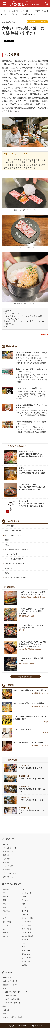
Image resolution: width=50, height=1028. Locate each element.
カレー (5, 929)
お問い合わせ (8, 877)
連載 (7, 540)
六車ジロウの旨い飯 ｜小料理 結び (32, 778)
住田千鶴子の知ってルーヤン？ (17, 549)
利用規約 (6, 870)
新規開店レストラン (13, 535)
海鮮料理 (6, 911)
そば (23, 904)
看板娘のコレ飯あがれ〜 (14, 563)
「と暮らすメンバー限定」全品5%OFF (31, 660)
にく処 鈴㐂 (42, 334)
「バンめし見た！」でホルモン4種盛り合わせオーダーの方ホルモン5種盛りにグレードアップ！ (32, 645)
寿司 (4, 893)
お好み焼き (7, 922)
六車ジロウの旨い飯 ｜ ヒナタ (30, 768)
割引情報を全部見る (25, 677)
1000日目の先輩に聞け (14, 559)
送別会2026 (26, 954)
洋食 (4, 900)
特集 (7, 573)
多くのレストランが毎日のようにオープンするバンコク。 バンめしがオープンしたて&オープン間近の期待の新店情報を (31, 358)
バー (23, 943)
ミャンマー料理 (27, 918)
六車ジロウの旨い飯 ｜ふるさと (31, 800)
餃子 (4, 907)
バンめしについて (9, 848)
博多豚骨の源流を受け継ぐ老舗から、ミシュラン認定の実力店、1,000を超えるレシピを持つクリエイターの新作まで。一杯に (31, 393)
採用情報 (6, 862)
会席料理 (6, 889)
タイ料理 (25, 940)
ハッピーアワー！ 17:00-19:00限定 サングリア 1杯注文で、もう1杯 (32, 594)
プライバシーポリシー (11, 873)
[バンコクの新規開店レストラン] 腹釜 (28, 743)
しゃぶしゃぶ (26, 893)
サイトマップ (8, 866)
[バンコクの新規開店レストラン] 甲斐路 (28, 703)
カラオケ (25, 947)
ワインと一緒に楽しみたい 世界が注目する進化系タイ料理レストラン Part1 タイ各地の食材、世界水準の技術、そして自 (31, 375)
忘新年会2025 (26, 958)
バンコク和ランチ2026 (22, 729)
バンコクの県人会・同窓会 (15, 577)
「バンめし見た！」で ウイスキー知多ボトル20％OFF (32, 627)
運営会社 (6, 855)
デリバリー (26, 951)
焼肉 (23, 889)
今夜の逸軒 (9, 526)
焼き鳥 (5, 933)
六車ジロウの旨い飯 (41, 11)
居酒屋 (5, 896)
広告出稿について (9, 851)
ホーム (5, 844)
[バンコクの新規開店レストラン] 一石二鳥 (29, 690)
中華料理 (25, 911)
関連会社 (6, 859)
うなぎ (5, 925)
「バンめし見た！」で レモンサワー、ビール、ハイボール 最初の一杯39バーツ (32, 612)
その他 (24, 965)
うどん (24, 907)
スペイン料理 (26, 933)
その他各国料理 (27, 936)
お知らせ (8, 568)
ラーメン (25, 900)
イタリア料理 (26, 925)
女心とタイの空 (11, 554)
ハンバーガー (26, 922)
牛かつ (5, 914)
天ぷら (5, 904)
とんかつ (6, 918)
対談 (7, 545)
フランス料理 (26, 929)
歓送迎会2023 (26, 961)
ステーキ (25, 896)
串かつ (5, 936)
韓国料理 (25, 914)
